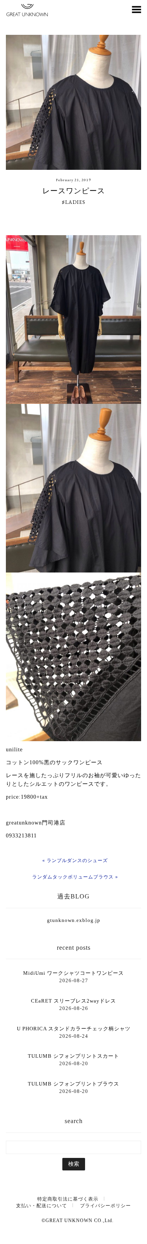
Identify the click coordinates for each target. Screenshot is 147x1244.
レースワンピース (73, 191)
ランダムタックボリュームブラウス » (75, 877)
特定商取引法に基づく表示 (67, 1199)
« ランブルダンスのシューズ (75, 860)
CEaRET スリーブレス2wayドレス (73, 1001)
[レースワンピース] (73, 102)
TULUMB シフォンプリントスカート (73, 1056)
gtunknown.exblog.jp (73, 920)
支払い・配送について (41, 1205)
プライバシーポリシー (105, 1205)
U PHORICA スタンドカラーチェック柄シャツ (74, 1029)
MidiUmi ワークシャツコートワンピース (73, 973)
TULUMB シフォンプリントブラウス (73, 1084)
